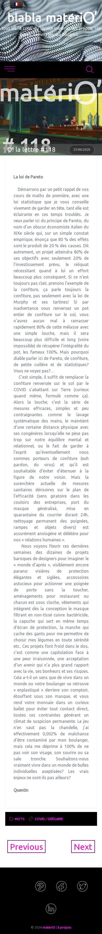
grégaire (55, 819)
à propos (64, 927)
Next (83, 846)
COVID (40, 819)
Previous (26, 846)
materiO (49, 927)
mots (20, 819)
